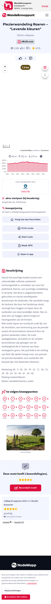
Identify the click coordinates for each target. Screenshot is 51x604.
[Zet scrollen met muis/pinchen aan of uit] (45, 75)
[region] (25, 107)
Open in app (26, 254)
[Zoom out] (5, 70)
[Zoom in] (5, 67)
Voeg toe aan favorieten (28, 219)
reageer (6, 522)
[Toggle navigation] (47, 15)
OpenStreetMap (26, 150)
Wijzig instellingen (12, 590)
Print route (27, 228)
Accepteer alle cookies (17, 597)
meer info (25, 191)
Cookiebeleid (32, 583)
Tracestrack (45, 150)
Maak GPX (27, 245)
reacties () (19, 522)
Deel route (27, 236)
